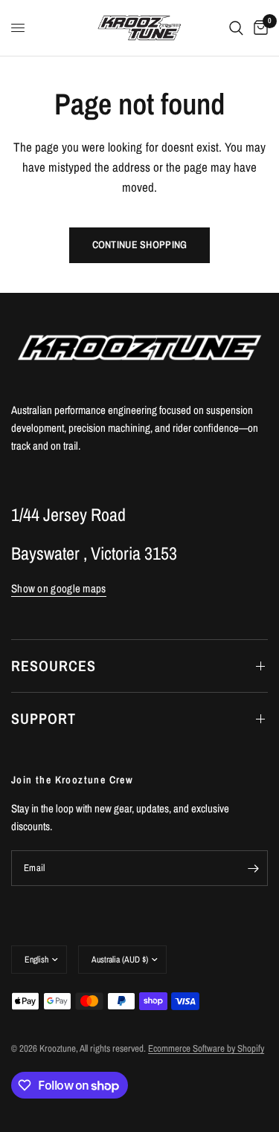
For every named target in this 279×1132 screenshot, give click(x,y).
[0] (258, 28)
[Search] (236, 28)
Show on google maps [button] (58, 588)
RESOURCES (53, 666)
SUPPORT (43, 718)
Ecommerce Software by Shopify (206, 1048)
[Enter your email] (253, 868)
